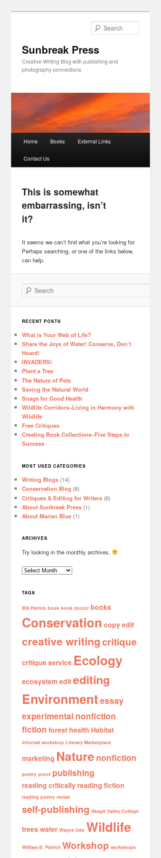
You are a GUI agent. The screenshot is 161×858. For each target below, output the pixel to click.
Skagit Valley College (115, 811)
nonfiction (116, 758)
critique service (47, 662)
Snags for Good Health (52, 398)
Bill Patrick (34, 608)
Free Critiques (40, 425)
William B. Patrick (41, 847)
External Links (94, 141)
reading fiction (101, 785)
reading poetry (38, 797)
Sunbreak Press (60, 49)
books (101, 607)
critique (119, 641)
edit (65, 681)
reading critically (49, 785)
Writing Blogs (40, 479)
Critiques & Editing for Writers (62, 498)
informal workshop (43, 742)
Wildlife (108, 827)
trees (30, 829)
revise (63, 797)
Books (57, 141)
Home (31, 141)
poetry (29, 774)
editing (91, 679)
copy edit (119, 625)
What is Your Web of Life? (56, 335)
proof (44, 774)
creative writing (61, 641)
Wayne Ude (72, 830)
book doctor (75, 608)
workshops (123, 847)
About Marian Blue (46, 516)
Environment (60, 699)
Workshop (85, 845)
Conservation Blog (46, 488)
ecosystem (40, 681)
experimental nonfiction (69, 716)
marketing (38, 758)
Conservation (62, 622)
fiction (34, 729)
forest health (69, 730)
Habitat (102, 730)
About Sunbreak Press (52, 507)
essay (112, 700)
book (53, 608)
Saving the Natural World (55, 389)
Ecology (97, 660)
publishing (73, 773)
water (49, 829)
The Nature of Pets (46, 380)
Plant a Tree (37, 371)
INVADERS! (37, 362)
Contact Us (36, 158)
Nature (75, 756)
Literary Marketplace (88, 742)
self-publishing (56, 809)
